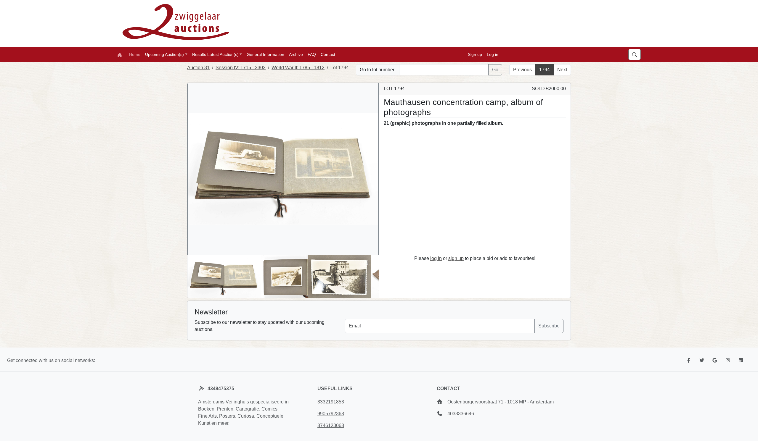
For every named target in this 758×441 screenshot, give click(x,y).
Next (562, 69)
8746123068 (330, 425)
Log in (492, 54)
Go (495, 69)
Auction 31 (198, 67)
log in (436, 258)
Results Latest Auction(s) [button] (215, 54)
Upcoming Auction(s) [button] (164, 54)
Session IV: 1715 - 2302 (241, 67)
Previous (522, 69)
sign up (456, 258)
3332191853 (330, 401)
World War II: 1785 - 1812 (298, 67)
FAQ (312, 54)
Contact (328, 54)
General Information (265, 54)
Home (134, 54)
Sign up (475, 54)
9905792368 (330, 413)
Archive (296, 54)
